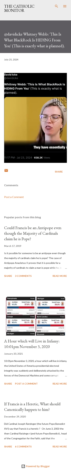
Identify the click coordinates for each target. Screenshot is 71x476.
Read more (60, 275)
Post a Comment (14, 197)
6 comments (23, 446)
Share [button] (59, 171)
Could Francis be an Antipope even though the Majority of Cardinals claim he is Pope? (32, 233)
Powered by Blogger (37, 466)
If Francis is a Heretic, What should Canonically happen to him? (32, 406)
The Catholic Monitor (19, 8)
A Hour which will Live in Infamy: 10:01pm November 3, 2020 (31, 343)
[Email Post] (6, 171)
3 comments (23, 275)
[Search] (56, 6)
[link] (10, 74)
